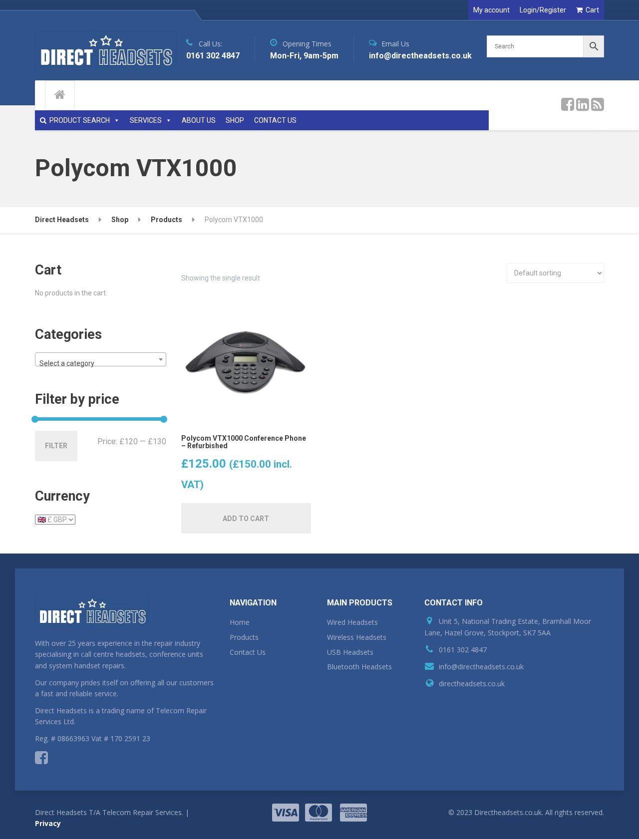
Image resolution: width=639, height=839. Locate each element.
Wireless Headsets (356, 637)
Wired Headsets (352, 622)
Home (240, 622)
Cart (592, 10)
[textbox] (100, 363)
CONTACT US (275, 120)
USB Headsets (350, 652)
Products (244, 637)
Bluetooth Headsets (359, 666)
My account (491, 10)
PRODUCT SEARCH (79, 120)
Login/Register (543, 10)
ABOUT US (199, 120)
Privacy (48, 823)
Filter (56, 446)
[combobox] (100, 359)
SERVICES (146, 120)
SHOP (235, 120)
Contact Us (248, 652)
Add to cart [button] (246, 519)
